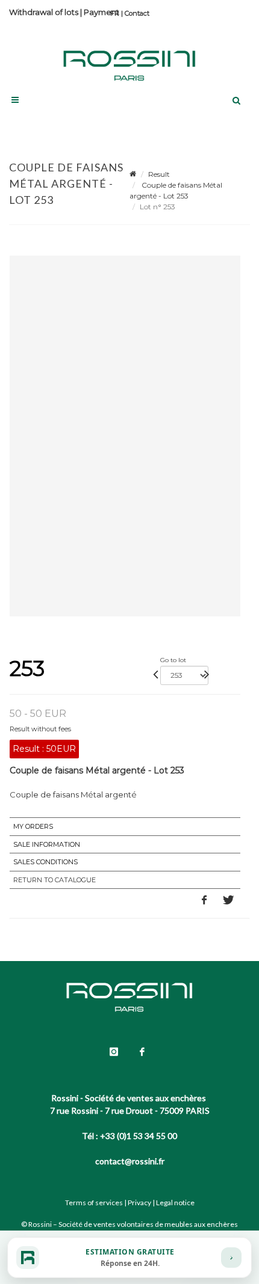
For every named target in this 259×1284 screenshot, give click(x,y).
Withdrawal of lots (43, 12)
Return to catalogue (54, 880)
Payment (101, 12)
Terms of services (94, 1202)
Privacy (139, 1202)
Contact (137, 13)
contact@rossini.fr (129, 1161)
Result (159, 174)
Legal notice (175, 1202)
